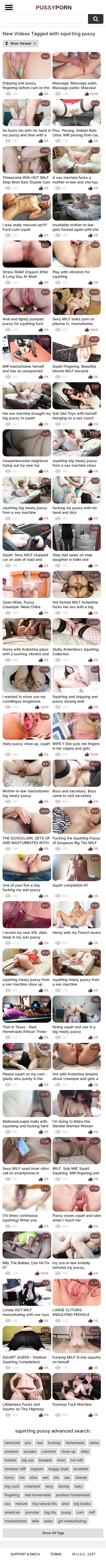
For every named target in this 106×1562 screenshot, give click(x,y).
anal (65, 1503)
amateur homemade (73, 1495)
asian (48, 1521)
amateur (12, 1451)
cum (80, 1512)
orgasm (37, 1469)
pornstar (32, 1512)
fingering (12, 1495)
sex (67, 1477)
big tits (50, 1512)
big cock (12, 1486)
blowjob (45, 1460)
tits (56, 1477)
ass (7, 1503)
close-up (68, 1451)
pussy (66, 1512)
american (12, 1512)
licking (63, 1486)
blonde (81, 1477)
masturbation (16, 1521)
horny (9, 1477)
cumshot (48, 1451)
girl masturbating (72, 1521)
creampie (32, 1486)
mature (21, 1503)
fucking (54, 1442)
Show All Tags (53, 1533)
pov (28, 1442)
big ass (28, 1460)
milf (92, 1512)
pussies (30, 1451)
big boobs (82, 1503)
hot (22, 1477)
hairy (78, 1486)
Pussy (54, 7)
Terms (55, 1554)
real (40, 1442)
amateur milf (15, 1469)
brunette (81, 1469)
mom (61, 1460)
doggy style (58, 1469)
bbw (33, 1477)
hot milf (76, 1460)
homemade (75, 1442)
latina (94, 1442)
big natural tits (44, 1503)
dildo (85, 1451)
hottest (10, 1460)
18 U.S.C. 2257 (83, 1554)
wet (45, 1477)
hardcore (12, 1442)
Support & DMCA (25, 1554)
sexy (49, 1486)
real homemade (38, 1495)
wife (35, 1521)
